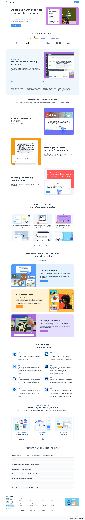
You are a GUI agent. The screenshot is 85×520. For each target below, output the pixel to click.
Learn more (44, 281)
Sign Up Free (77, 2)
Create (16, 2)
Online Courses (44, 505)
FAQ (59, 498)
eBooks (43, 503)
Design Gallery (44, 508)
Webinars (43, 500)
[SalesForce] (10, 505)
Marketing (31, 498)
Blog (42, 498)
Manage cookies (81, 518)
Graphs (20, 508)
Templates (25, 2)
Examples (30, 2)
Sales (30, 500)
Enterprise (31, 508)
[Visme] (10, 2)
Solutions (20, 2)
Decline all (75, 518)
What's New (52, 505)
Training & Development (33, 503)
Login (72, 2)
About (52, 498)
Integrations (43, 510)
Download (52, 503)
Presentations (21, 498)
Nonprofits (31, 505)
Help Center (61, 500)
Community (52, 508)
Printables (20, 503)
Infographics (20, 500)
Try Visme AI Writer (16, 25)
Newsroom (52, 500)
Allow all (71, 518)
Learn (34, 2)
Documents (20, 505)
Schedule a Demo (32, 510)
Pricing (38, 2)
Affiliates (52, 510)
